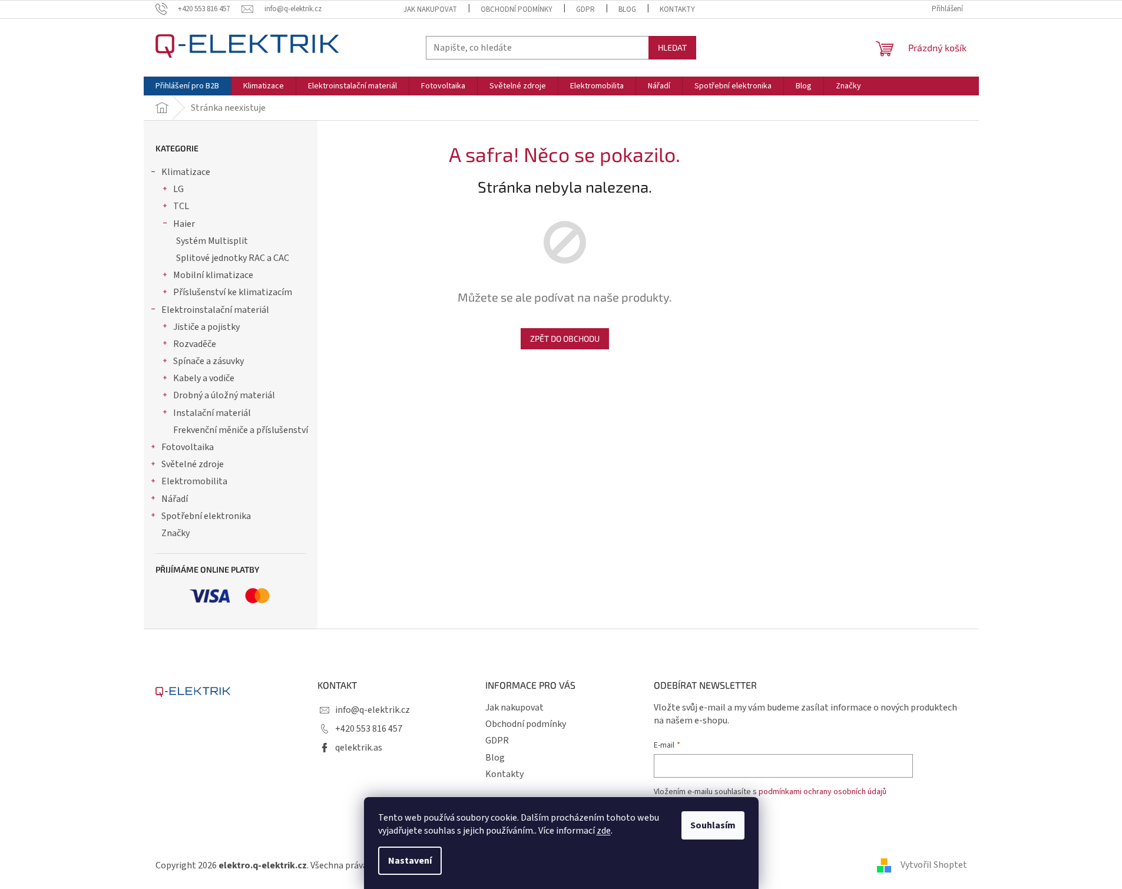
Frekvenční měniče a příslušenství (240, 430)
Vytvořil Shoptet (934, 864)
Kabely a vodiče (203, 378)
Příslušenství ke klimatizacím (232, 292)
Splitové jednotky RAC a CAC (232, 258)
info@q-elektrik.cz (372, 709)
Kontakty (677, 9)
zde (604, 830)
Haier (184, 223)
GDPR (585, 9)
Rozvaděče (194, 344)
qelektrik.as (358, 747)
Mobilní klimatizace (213, 275)
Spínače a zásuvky (208, 361)
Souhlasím (713, 825)
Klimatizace (185, 172)
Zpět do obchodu (565, 338)
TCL (181, 206)
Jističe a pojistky (206, 326)
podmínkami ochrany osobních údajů (822, 792)
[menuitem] (187, 86)
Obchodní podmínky (516, 9)
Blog (627, 9)
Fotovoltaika (187, 447)
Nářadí (174, 499)
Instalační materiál (212, 413)
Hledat (672, 47)
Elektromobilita (194, 481)
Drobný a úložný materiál (224, 395)
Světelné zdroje (192, 464)
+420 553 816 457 (368, 728)
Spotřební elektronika (206, 516)
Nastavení (410, 860)
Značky (175, 533)
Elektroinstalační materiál (215, 309)
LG (178, 189)
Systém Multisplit (212, 240)
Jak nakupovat (430, 9)
